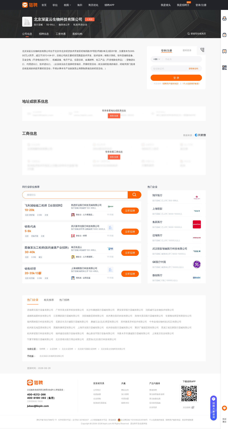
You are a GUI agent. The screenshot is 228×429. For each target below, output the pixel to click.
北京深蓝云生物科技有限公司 (113, 349)
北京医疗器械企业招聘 (87, 349)
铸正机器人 (76, 247)
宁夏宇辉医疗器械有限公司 (40, 339)
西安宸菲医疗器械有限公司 (130, 310)
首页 (44, 5)
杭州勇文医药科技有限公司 (119, 315)
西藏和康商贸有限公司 (64, 327)
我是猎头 (166, 5)
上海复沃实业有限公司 (163, 333)
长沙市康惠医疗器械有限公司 (100, 310)
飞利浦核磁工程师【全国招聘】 (44, 205)
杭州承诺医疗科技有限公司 (40, 333)
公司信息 (27, 33)
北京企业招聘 (67, 349)
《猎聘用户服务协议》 (170, 83)
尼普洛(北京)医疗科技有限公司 (101, 339)
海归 (79, 5)
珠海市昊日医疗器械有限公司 (149, 315)
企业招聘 (53, 349)
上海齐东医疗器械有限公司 (91, 327)
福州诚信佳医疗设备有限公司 (70, 333)
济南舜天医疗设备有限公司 (40, 310)
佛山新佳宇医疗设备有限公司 (100, 333)
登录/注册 (114, 116)
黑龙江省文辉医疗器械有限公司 (176, 327)
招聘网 (42, 349)
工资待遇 (61, 33)
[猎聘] (29, 5)
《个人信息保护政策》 (191, 83)
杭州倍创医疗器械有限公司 (119, 327)
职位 (55, 5)
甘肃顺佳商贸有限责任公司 (178, 315)
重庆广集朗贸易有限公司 (147, 327)
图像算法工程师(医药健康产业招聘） (47, 247)
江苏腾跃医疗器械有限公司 (67, 315)
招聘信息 (44, 33)
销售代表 (30, 226)
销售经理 (30, 268)
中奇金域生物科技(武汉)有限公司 (165, 321)
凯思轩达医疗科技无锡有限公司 (86, 205)
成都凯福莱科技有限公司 (39, 315)
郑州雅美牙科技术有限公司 (134, 321)
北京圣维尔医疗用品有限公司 (70, 339)
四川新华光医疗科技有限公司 (85, 226)
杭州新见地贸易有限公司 (39, 327)
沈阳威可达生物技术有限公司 (160, 310)
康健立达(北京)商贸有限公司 (104, 321)
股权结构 (77, 33)
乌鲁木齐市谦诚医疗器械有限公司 (133, 333)
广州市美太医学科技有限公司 (70, 310)
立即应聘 (130, 210)
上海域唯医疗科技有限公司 (84, 268)
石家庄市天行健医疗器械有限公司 (72, 321)
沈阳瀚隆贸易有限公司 (93, 315)
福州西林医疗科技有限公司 (40, 321)
